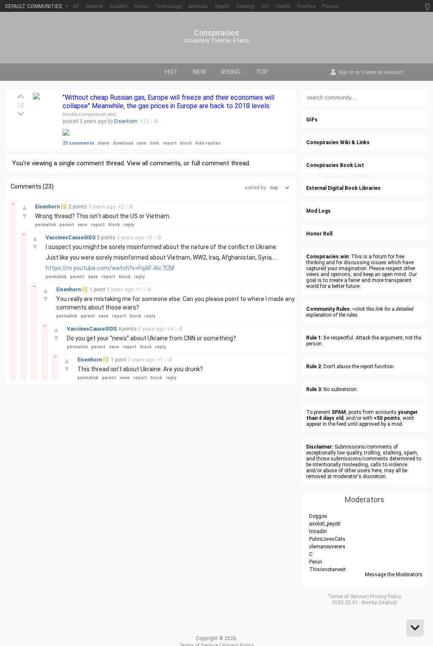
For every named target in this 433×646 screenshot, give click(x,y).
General (94, 6)
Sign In (346, 73)
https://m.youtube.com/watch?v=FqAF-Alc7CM (110, 268)
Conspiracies (216, 33)
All (76, 6)
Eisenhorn (125, 121)
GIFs (312, 120)
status (387, 602)
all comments (161, 163)
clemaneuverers (327, 547)
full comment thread (220, 163)
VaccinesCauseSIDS (71, 238)
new (199, 72)
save (142, 143)
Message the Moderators (393, 575)
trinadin (318, 531)
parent (67, 224)
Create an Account (382, 73)
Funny (141, 6)
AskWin (118, 6)
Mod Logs (318, 211)
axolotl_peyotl (324, 524)
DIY (265, 6)
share (103, 143)
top (262, 72)
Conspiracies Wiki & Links (338, 142)
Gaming (245, 6)
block (186, 143)
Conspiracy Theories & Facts (216, 41)
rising (231, 72)
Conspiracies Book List (335, 165)
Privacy (330, 6)
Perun (315, 562)
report (170, 143)
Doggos (318, 516)
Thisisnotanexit (327, 569)
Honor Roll (319, 234)
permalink (45, 224)
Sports (222, 6)
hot (171, 72)
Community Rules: (328, 309)
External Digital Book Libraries (343, 188)
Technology (168, 6)
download (123, 143)
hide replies (208, 143)
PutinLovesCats (327, 539)
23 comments (78, 143)
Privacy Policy (385, 596)
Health (283, 6)
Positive (306, 6)
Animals (198, 6)
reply (128, 224)
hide (154, 143)
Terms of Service (347, 596)
